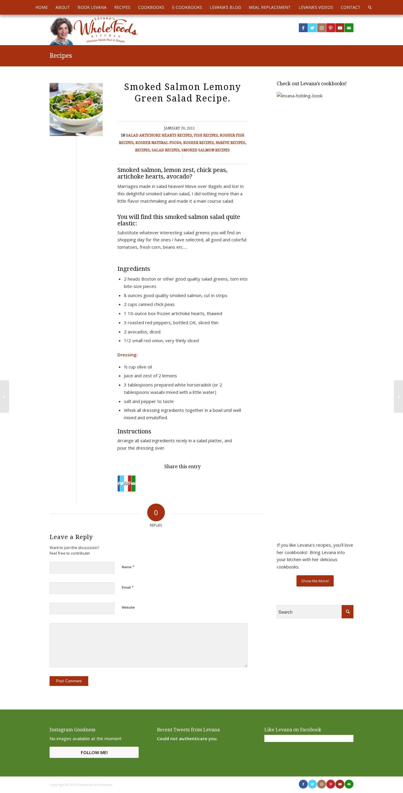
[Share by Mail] (133, 484)
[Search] (367, 7)
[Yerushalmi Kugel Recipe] (398, 396)
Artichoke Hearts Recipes (165, 135)
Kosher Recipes (198, 143)
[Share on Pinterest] (129, 484)
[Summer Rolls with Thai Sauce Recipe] (4, 396)
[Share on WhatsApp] (126, 484)
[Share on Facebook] (119, 484)
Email (128, 587)
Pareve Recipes (230, 143)
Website (128, 607)
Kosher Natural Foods (158, 143)
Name (128, 566)
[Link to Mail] (349, 27)
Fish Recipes (206, 135)
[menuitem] (42, 7)
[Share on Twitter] (122, 484)
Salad (132, 135)
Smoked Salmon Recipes (205, 150)
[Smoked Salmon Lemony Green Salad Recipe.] (76, 109)
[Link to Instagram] (321, 27)
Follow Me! (94, 752)
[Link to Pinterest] (330, 27)
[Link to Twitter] (312, 27)
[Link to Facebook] (303, 27)
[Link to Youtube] (339, 27)
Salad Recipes (166, 150)
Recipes (61, 55)
